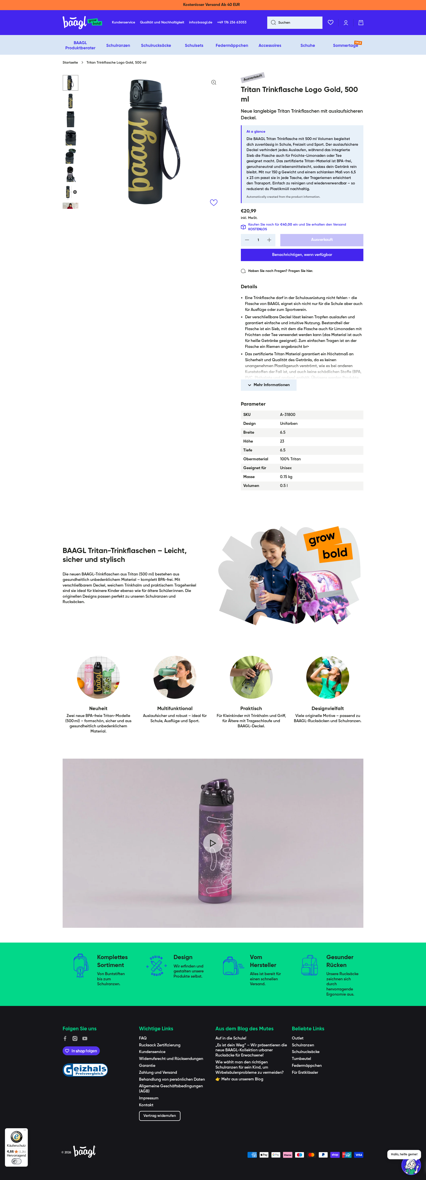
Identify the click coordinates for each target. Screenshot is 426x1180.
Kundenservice (152, 1052)
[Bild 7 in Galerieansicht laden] (70, 192)
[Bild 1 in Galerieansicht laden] (70, 83)
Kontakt (146, 1105)
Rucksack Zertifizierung (159, 1045)
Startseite (70, 62)
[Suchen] (271, 23)
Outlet (297, 1038)
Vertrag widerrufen (159, 1116)
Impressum (149, 1098)
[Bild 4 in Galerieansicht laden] (70, 137)
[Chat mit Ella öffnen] (411, 1165)
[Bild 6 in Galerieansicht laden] (70, 174)
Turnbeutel (301, 1059)
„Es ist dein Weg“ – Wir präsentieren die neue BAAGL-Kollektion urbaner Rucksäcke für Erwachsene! (251, 1050)
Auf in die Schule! (230, 1038)
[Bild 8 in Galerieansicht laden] (70, 208)
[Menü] (25, 1131)
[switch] (16, 1161)
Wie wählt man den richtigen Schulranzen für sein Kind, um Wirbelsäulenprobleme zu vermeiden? (249, 1067)
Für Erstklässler (305, 1073)
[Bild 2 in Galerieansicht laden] (70, 101)
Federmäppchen (307, 1066)
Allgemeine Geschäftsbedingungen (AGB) (171, 1088)
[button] (360, 22)
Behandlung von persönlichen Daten (172, 1080)
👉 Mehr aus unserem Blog (239, 1079)
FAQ (143, 1038)
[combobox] (294, 23)
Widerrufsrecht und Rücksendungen (171, 1059)
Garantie (147, 1066)
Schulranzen (303, 1045)
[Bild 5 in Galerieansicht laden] (70, 156)
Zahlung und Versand (158, 1073)
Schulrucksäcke (306, 1052)
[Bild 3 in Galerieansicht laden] (70, 119)
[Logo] (82, 22)
